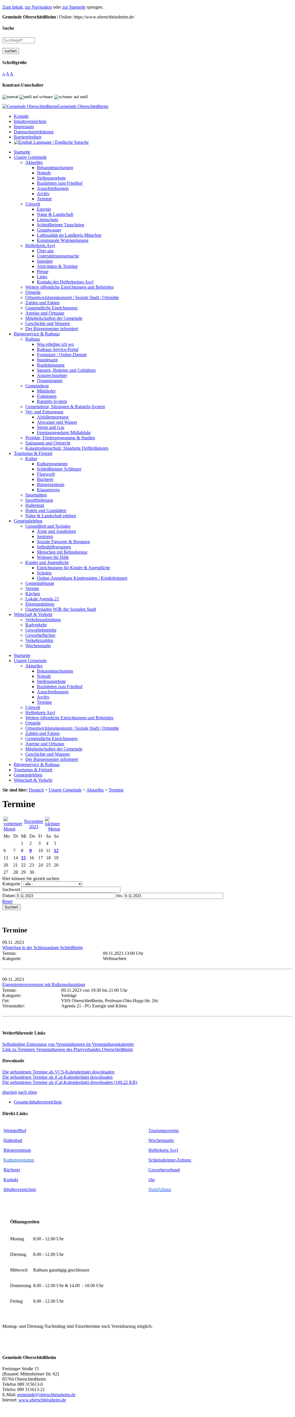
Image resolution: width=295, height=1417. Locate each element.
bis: (119, 895)
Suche (8, 28)
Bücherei (11, 1169)
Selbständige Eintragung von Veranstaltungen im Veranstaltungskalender (68, 1044)
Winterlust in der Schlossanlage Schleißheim (42, 947)
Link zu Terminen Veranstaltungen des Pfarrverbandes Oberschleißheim (67, 1049)
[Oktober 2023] (12, 828)
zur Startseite (74, 7)
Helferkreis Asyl (163, 1150)
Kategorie (11, 883)
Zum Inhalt (12, 7)
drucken (9, 1092)
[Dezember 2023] (52, 828)
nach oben (27, 1092)
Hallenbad (12, 1140)
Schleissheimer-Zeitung (170, 1160)
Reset (7, 901)
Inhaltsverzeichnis (19, 1189)
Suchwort (11, 889)
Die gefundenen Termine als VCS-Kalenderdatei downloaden (58, 1071)
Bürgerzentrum (17, 1150)
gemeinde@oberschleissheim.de (46, 1394)
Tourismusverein (163, 1130)
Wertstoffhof (14, 1130)
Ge (151, 1169)
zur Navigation (38, 7)
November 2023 (33, 824)
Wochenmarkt (161, 1140)
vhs (151, 1179)
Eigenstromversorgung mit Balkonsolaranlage (43, 984)
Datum (8, 895)
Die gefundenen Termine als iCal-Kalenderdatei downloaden (57, 1077)
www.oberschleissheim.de (42, 1399)
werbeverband (167, 1169)
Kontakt (10, 1179)
